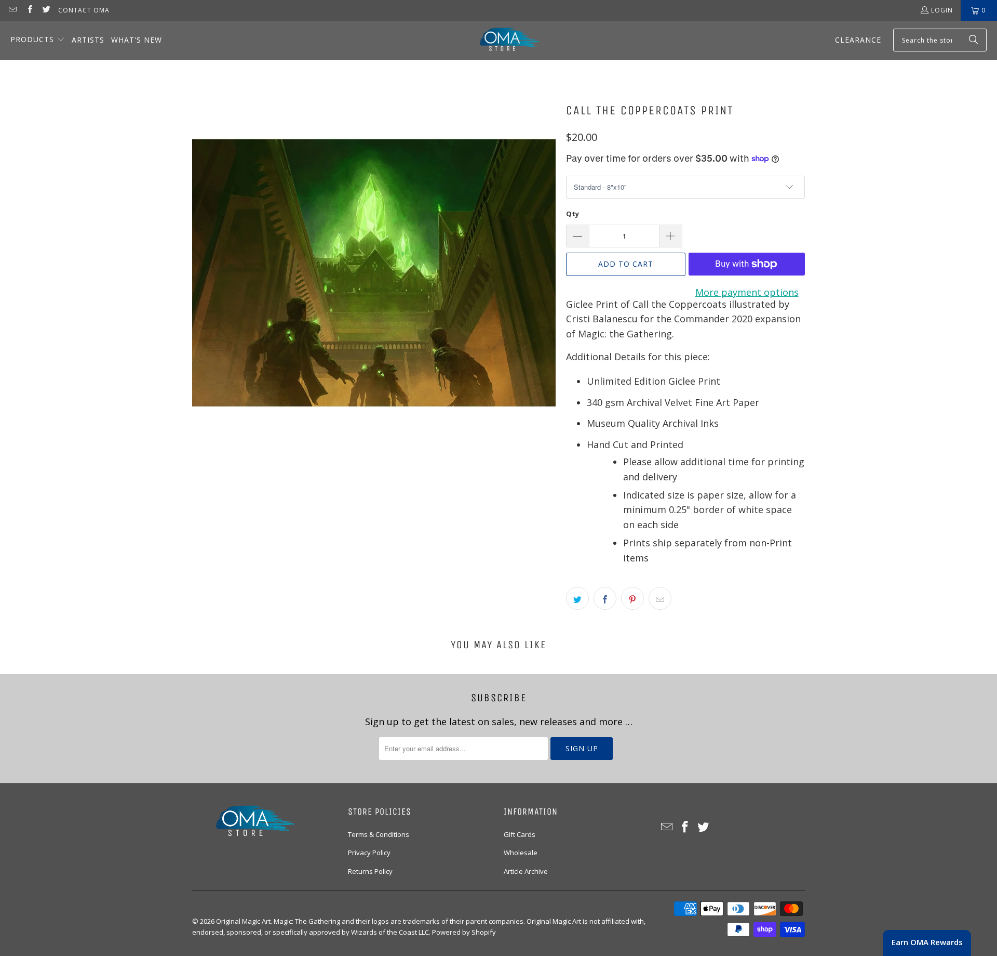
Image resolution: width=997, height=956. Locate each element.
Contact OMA (84, 10)
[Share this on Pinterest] (632, 598)
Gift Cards (519, 834)
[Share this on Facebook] (605, 598)
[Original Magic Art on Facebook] (28, 10)
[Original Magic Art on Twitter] (46, 10)
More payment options (747, 292)
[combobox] (940, 40)
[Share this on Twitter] (577, 598)
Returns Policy (370, 871)
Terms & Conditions (378, 834)
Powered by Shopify (464, 932)
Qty (572, 213)
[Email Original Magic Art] (12, 10)
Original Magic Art (243, 921)
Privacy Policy (369, 852)
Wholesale (520, 852)
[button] (37, 40)
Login (942, 10)
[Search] (974, 40)
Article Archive (526, 871)
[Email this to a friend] (660, 598)
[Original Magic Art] (503, 40)
